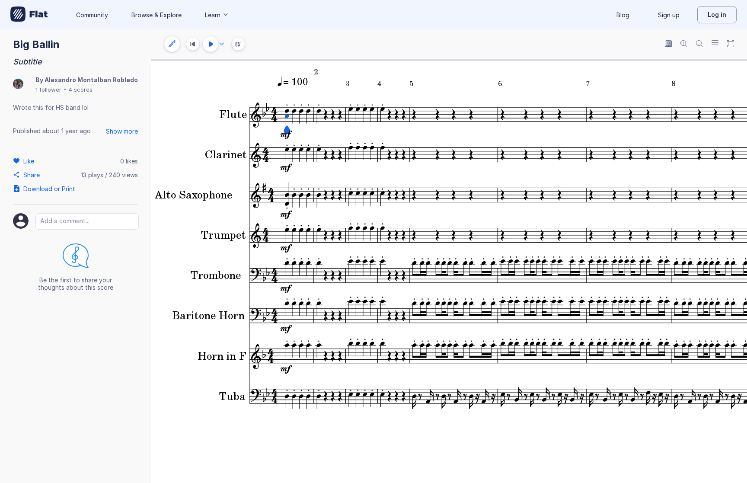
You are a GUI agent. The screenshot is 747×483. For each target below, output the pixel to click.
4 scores (80, 89)
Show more (122, 131)
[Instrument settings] (172, 44)
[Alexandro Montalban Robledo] (18, 84)
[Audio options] (221, 44)
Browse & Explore (156, 15)
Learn (212, 15)
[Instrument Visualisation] (238, 44)
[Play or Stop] (210, 44)
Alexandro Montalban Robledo (91, 79)
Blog (622, 15)
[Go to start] (192, 44)
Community (92, 15)
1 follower (48, 89)
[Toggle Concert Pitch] (668, 44)
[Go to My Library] (29, 14)
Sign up (669, 15)
